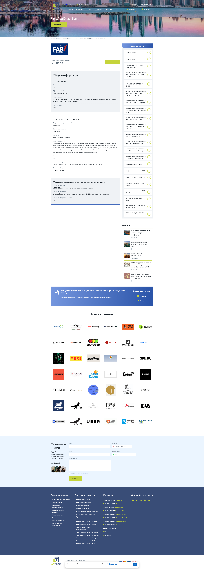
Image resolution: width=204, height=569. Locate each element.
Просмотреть (113, 564)
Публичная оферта (58, 520)
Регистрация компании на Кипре (86, 524)
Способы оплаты (57, 502)
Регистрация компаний (83, 499)
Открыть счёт (112, 62)
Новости (90, 9)
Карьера (99, 9)
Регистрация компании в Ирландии (87, 532)
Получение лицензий (82, 505)
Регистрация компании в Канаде (86, 538)
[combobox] (114, 446)
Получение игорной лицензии (85, 514)
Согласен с (74, 473)
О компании (80, 9)
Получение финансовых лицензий (87, 511)
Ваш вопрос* (73, 458)
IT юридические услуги (83, 508)
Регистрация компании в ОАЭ (85, 543)
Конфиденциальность (59, 518)
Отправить (75, 478)
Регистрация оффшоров (83, 502)
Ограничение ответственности (57, 506)
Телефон (114, 443)
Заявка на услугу (59, 24)
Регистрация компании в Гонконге (86, 521)
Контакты (109, 9)
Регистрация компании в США (85, 541)
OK (135, 564)
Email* (71, 451)
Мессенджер (116, 451)
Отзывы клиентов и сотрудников (58, 524)
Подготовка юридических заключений (84, 518)
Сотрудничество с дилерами (58, 511)
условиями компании (82, 473)
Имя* (70, 443)
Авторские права (57, 515)
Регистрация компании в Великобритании (83, 528)
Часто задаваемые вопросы (61, 499)
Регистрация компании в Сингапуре (87, 535)
